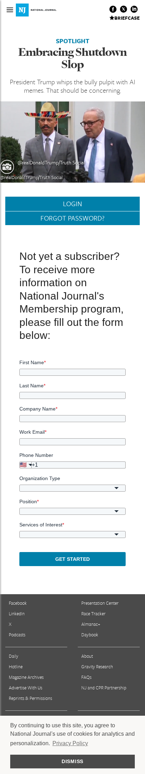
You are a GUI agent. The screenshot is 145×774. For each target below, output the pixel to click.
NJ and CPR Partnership (103, 687)
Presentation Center (100, 603)
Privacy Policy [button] (70, 743)
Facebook (18, 603)
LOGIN (72, 203)
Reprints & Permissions (30, 698)
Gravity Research (97, 666)
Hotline (16, 666)
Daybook (89, 634)
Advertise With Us (25, 687)
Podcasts (17, 634)
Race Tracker (93, 613)
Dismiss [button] (72, 761)
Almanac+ (90, 624)
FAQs (86, 677)
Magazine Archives (26, 677)
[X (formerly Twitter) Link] (123, 9)
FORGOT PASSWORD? (72, 218)
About (87, 656)
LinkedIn (17, 613)
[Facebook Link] (112, 9)
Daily (13, 656)
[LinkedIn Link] (134, 9)
